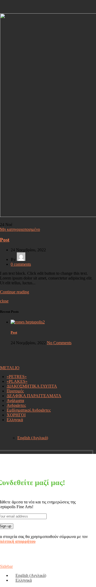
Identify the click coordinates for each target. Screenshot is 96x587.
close (4, 301)
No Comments (59, 342)
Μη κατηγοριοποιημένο (20, 229)
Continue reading (14, 292)
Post (4, 240)
